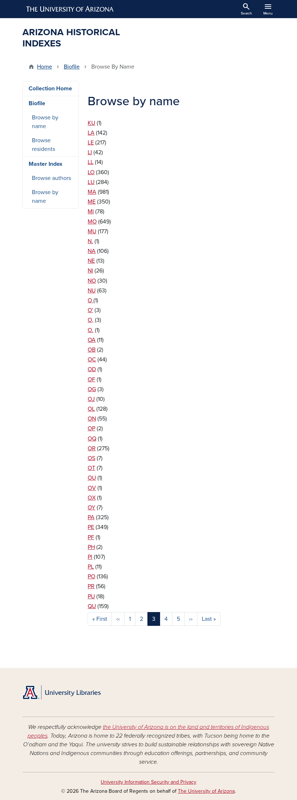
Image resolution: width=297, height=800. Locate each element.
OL (91, 409)
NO (92, 280)
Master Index (45, 164)
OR (92, 448)
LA (91, 132)
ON (92, 418)
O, (90, 320)
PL (91, 566)
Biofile (72, 66)
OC (92, 359)
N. (90, 241)
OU (92, 477)
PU (91, 596)
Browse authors (51, 178)
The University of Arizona (206, 791)
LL (90, 162)
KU (91, 123)
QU (92, 606)
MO (92, 221)
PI (90, 557)
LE (91, 142)
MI (91, 211)
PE (91, 527)
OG (92, 389)
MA (92, 192)
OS (91, 458)
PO (91, 576)
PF (91, 537)
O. (90, 330)
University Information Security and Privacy (148, 782)
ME (92, 201)
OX (92, 497)
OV (92, 488)
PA (91, 517)
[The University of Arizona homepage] (70, 9)
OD (92, 369)
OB (92, 349)
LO (91, 172)
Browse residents (43, 145)
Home (44, 66)
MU (92, 231)
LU (91, 182)
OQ (92, 438)
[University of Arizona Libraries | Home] (61, 692)
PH (91, 547)
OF (91, 379)
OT (91, 468)
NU (92, 290)
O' (90, 310)
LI (90, 152)
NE (91, 260)
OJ (91, 399)
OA (92, 340)
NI (90, 270)
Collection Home (50, 88)
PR (91, 586)
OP (91, 428)
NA (92, 251)
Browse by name (45, 122)
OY (91, 507)
